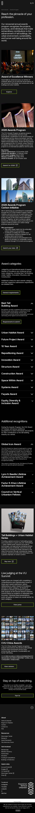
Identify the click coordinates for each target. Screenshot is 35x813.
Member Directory (6, 751)
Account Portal (5, 767)
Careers (3, 724)
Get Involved (4, 9)
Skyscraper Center (6, 736)
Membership (5, 749)
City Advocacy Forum (7, 742)
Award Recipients (6, 740)
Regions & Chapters (7, 722)
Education (4, 755)
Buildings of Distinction (7, 759)
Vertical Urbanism (6, 720)
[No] (33, 808)
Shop (2, 775)
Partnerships (5, 753)
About (3, 718)
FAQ (2, 728)
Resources (5, 733)
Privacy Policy (17, 801)
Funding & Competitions (8, 757)
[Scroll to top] (32, 707)
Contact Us (4, 726)
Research (4, 738)
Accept (18, 810)
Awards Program (14, 9)
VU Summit (4, 771)
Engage (3, 769)
